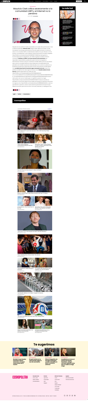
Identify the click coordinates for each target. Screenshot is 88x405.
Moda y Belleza (45, 1)
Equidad (55, 1)
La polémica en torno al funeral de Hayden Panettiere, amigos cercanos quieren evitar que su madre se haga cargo (68, 362)
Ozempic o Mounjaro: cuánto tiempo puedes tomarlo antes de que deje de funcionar (67, 22)
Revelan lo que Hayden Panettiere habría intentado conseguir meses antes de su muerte (19, 361)
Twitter (19, 94)
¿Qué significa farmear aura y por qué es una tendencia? (68, 38)
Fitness (51, 1)
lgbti (14, 94)
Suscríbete (79, 1)
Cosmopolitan (35, 16)
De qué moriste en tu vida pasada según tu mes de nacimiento (35, 360)
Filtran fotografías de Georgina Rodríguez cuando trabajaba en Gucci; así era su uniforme (51, 361)
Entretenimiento (38, 1)
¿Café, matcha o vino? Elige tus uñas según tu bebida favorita (68, 43)
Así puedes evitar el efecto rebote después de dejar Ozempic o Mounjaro (68, 28)
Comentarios (26, 94)
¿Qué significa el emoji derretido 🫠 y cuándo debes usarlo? (67, 33)
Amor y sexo (31, 1)
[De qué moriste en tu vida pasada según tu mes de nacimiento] (35, 352)
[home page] (6, 1)
